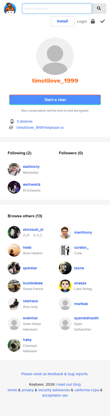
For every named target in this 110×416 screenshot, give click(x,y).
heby (27, 340)
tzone (79, 268)
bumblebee (33, 283)
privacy (28, 390)
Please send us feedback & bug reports (54, 373)
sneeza (80, 283)
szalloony (31, 166)
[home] (10, 7)
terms (12, 390)
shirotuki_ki (33, 229)
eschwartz (31, 184)
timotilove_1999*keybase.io (40, 127)
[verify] (102, 21)
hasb (27, 247)
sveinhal (30, 318)
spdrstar (30, 268)
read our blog (69, 384)
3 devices (24, 121)
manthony (83, 232)
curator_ (81, 247)
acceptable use (55, 395)
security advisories (54, 390)
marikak (81, 304)
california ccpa (86, 390)
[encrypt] (93, 21)
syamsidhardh (86, 318)
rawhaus (30, 301)
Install (62, 21)
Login (82, 21)
